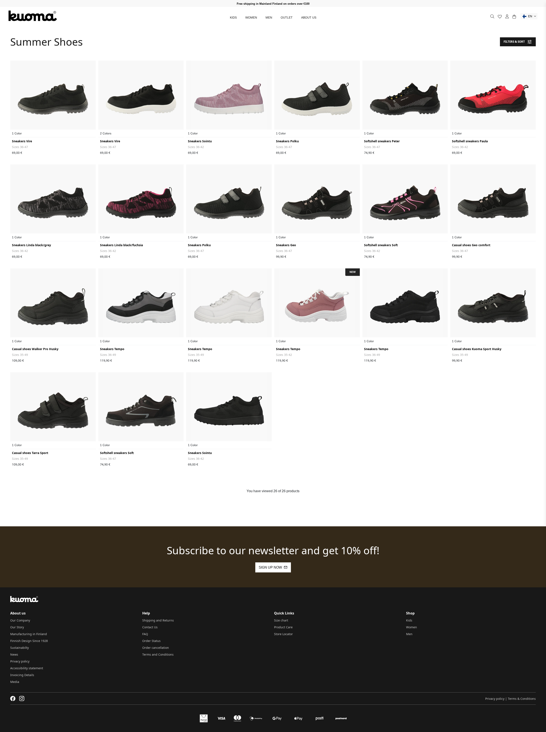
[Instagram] (21, 698)
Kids (233, 17)
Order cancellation (155, 648)
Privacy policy (19, 661)
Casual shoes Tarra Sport (30, 453)
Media (14, 682)
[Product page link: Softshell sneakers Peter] (405, 99)
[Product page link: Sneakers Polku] (317, 99)
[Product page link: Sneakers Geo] (317, 202)
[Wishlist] (500, 16)
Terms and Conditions (158, 654)
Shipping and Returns (158, 620)
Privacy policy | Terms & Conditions (510, 699)
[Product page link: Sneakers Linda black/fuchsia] (141, 202)
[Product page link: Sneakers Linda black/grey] (53, 202)
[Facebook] (13, 698)
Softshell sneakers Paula (470, 141)
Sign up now (270, 567)
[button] (528, 16)
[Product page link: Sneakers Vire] (53, 99)
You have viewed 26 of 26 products (273, 491)
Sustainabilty (19, 648)
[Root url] (33, 16)
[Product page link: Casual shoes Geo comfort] (493, 202)
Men (269, 17)
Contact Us (150, 627)
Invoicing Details (22, 675)
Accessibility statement (26, 668)
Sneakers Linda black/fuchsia (121, 245)
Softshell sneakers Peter (382, 141)
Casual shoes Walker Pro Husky (35, 349)
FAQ (145, 634)
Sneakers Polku (287, 141)
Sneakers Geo (286, 245)
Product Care (283, 627)
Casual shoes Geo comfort (471, 245)
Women (251, 17)
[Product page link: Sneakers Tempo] (141, 306)
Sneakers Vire (22, 141)
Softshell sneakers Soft (381, 245)
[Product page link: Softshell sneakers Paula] (493, 99)
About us (308, 17)
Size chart (281, 620)
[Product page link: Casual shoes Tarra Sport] (53, 410)
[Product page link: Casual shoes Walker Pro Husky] (53, 306)
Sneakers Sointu (200, 141)
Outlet (287, 17)
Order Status (151, 641)
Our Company (20, 620)
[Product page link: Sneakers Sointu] (229, 99)
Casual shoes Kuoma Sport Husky (476, 349)
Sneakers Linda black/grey (31, 245)
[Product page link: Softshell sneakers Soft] (405, 202)
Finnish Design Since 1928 (29, 641)
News (14, 654)
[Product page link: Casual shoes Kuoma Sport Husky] (493, 306)
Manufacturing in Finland (28, 634)
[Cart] (514, 16)
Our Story (17, 627)
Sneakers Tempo (112, 349)
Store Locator (283, 634)
